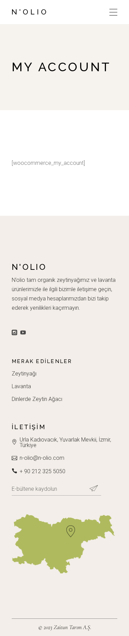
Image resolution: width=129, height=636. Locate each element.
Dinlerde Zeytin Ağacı (37, 399)
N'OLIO (30, 12)
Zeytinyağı (24, 373)
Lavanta (21, 386)
